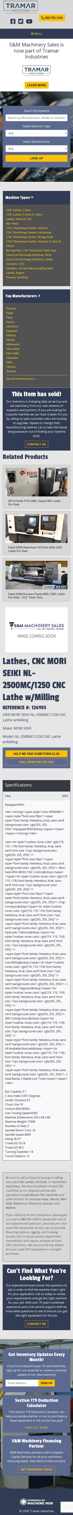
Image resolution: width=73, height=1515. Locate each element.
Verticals (41, 1182)
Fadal (9, 313)
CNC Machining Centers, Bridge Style (29, 237)
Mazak (10, 339)
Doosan (11, 308)
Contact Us (36, 444)
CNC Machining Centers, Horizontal (28, 232)
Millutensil (12, 344)
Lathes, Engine (15, 272)
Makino (11, 335)
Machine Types (18, 197)
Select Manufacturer (36, 142)
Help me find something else (36, 754)
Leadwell (11, 331)
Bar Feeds (12, 223)
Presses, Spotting (17, 277)
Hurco (10, 322)
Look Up (36, 158)
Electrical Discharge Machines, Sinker (29, 259)
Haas (9, 317)
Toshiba (11, 371)
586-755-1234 (53, 18)
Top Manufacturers (21, 296)
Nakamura (20, 1203)
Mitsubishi (12, 348)
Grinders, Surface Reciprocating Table (29, 268)
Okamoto (12, 357)
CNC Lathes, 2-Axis (18, 210)
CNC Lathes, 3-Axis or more (24, 214)
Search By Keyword (36, 111)
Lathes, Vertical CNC (19, 219)
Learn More (36, 85)
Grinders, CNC (15, 263)
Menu (37, 34)
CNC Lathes (26, 1182)
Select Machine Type (36, 126)
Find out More (36, 1428)
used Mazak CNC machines (40, 1195)
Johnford (12, 326)
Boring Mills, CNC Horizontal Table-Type (31, 250)
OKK (9, 362)
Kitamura (35, 1203)
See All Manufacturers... (21, 378)
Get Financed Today (37, 1469)
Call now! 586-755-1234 (36, 762)
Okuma (10, 366)
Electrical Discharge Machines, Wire (28, 255)
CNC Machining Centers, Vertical (26, 228)
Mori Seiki (12, 353)
